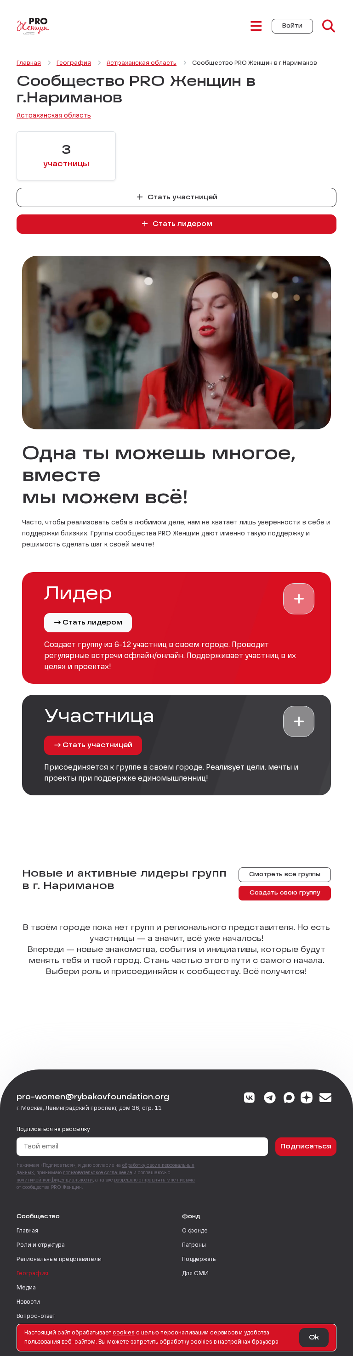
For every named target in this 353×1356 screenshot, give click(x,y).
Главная (27, 1231)
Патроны (194, 1245)
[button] (298, 598)
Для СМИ (195, 1274)
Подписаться (305, 1146)
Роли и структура (41, 1245)
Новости (28, 1302)
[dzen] (307, 1099)
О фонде (195, 1231)
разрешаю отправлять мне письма (154, 1180)
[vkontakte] (249, 1099)
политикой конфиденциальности (55, 1180)
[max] (289, 1099)
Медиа (26, 1288)
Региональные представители (59, 1259)
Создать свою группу (285, 893)
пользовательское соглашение (97, 1172)
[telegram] (270, 1099)
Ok (314, 1337)
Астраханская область (54, 116)
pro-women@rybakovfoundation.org (93, 1097)
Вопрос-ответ (36, 1316)
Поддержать (199, 1259)
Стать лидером (181, 224)
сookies (124, 1333)
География (32, 1274)
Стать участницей (181, 197)
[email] (325, 1099)
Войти (292, 26)
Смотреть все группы (284, 875)
